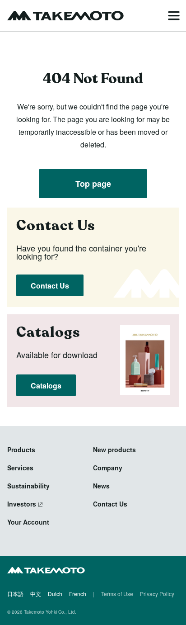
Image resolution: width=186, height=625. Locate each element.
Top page (93, 183)
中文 (35, 593)
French (77, 593)
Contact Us (50, 285)
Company (107, 467)
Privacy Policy (157, 593)
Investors (21, 503)
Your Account (28, 521)
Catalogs (46, 385)
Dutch (55, 593)
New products (114, 449)
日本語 (15, 593)
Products (21, 449)
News (101, 485)
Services (20, 467)
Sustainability (28, 485)
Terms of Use (117, 593)
